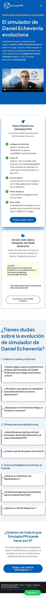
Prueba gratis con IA (23, 220)
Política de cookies (18, 589)
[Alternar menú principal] (41, 5)
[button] (32, 592)
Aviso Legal (23, 587)
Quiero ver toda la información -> (23, 568)
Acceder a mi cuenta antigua (23, 299)
